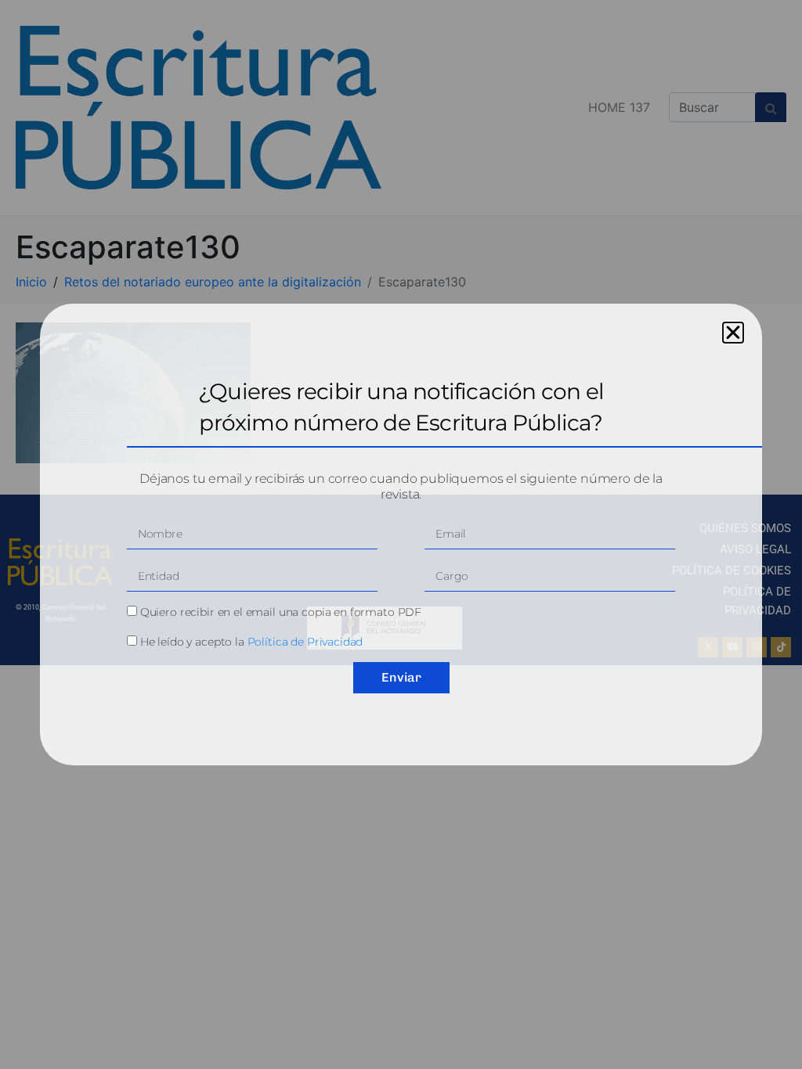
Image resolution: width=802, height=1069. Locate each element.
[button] (733, 332)
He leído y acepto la (251, 642)
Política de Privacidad (305, 642)
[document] (401, 534)
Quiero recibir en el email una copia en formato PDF (280, 612)
